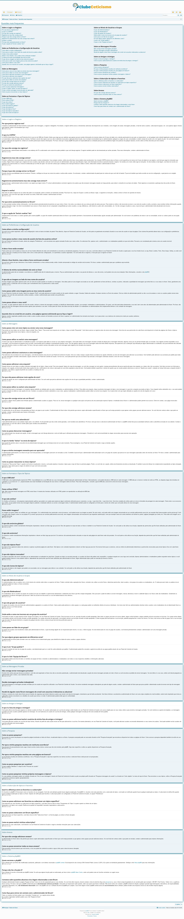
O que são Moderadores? (101, 31)
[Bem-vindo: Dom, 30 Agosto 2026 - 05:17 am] (181, 19)
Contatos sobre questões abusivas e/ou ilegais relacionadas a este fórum (114, 104)
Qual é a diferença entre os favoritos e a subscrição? (108, 81)
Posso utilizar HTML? (8, 100)
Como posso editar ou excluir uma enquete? (14, 79)
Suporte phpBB (95, 914)
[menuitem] (173, 12)
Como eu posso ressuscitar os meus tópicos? (15, 92)
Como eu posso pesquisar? (101, 67)
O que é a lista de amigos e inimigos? (104, 59)
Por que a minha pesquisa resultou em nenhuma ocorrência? (110, 69)
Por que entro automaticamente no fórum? (13, 42)
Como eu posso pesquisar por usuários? (105, 72)
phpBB (146, 272)
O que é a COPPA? (7, 31)
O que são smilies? (7, 102)
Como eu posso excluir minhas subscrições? (106, 86)
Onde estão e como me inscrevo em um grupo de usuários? (110, 35)
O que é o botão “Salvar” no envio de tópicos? (15, 88)
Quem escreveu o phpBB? (101, 101)
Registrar (19, 15)
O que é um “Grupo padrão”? (102, 40)
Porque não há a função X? (101, 102)
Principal (9, 12)
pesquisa (108, 882)
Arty (88, 912)
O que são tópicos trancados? (10, 111)
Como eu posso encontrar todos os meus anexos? (108, 94)
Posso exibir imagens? (8, 104)
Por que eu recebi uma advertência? (12, 85)
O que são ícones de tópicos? (10, 112)
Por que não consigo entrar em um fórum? (13, 81)
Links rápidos (4, 12)
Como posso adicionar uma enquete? (12, 76)
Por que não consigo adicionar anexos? (13, 83)
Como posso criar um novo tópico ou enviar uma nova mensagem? (20, 71)
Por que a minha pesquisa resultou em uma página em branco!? (111, 70)
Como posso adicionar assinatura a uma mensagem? (17, 74)
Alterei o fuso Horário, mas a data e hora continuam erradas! (19, 55)
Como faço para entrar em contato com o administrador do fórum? (112, 106)
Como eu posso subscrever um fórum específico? (108, 84)
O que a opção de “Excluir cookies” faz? (13, 44)
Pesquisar (6, 15)
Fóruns (19, 12)
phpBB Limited (60, 862)
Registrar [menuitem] (180, 12)
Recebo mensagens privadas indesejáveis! (106, 50)
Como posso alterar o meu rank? (11, 62)
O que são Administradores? (102, 30)
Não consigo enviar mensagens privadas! (105, 48)
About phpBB (138, 862)
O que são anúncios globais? (10, 105)
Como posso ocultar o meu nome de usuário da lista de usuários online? (22, 52)
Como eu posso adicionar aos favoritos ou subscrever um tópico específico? (115, 82)
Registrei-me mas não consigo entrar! (12, 35)
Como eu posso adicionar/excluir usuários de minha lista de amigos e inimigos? (116, 60)
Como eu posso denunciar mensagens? (13, 86)
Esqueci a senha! (7, 40)
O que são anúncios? (8, 107)
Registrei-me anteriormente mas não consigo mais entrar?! (18, 38)
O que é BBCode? (7, 98)
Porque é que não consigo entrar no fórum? (14, 37)
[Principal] (92, 5)
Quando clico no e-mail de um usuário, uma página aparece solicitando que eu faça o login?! (27, 64)
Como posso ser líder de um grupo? (104, 37)
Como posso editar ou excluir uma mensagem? (15, 72)
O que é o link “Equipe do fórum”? (103, 42)
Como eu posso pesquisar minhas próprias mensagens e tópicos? (112, 74)
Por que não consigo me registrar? (11, 33)
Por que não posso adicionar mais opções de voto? (16, 78)
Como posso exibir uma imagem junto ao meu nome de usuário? (20, 61)
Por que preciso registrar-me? (10, 30)
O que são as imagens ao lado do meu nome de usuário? (18, 59)
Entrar (13, 15)
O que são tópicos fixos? (9, 109)
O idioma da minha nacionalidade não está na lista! (16, 57)
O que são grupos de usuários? (102, 33)
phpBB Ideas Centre (77, 872)
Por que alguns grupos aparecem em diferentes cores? (109, 38)
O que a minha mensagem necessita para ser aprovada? (17, 90)
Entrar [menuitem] (177, 12)
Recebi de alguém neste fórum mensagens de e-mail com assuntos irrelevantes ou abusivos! (120, 52)
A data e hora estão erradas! (10, 54)
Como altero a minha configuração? (12, 50)
